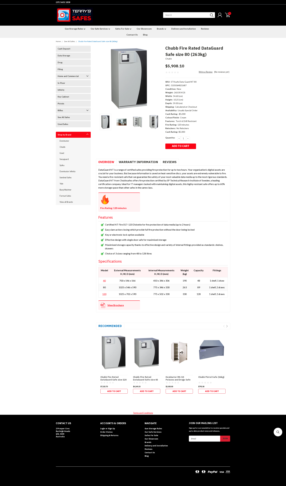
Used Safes (63, 124)
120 (104, 294)
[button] (278, 432)
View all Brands (66, 202)
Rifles (60, 110)
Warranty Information (138, 162)
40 (104, 280)
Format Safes (65, 196)
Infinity (61, 90)
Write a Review (206, 72)
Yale (61, 183)
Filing (60, 69)
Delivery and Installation (183, 28)
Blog (145, 34)
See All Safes (69, 41)
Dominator (64, 141)
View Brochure (115, 305)
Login (102, 428)
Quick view (114, 351)
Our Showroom (144, 28)
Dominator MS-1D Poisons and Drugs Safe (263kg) (178, 380)
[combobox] (189, 15)
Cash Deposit (64, 49)
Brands (160, 28)
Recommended (110, 326)
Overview (106, 162)
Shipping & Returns (109, 435)
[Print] (176, 154)
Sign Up (111, 428)
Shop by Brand (64, 135)
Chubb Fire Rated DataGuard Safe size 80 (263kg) (98, 41)
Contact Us (132, 34)
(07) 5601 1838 (63, 2)
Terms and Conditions (143, 413)
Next (159, 78)
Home (58, 41)
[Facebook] (167, 154)
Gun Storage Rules (74, 28)
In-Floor (61, 83)
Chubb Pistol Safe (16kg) (211, 377)
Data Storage (64, 55)
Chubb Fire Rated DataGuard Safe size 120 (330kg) (113, 380)
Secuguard (64, 159)
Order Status (106, 432)
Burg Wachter (65, 190)
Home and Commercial (68, 76)
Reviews (205, 28)
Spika (62, 165)
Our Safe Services (99, 28)
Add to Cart (114, 391)
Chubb (62, 147)
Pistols (61, 103)
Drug (60, 62)
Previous (100, 78)
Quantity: (170, 137)
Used (62, 153)
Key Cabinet (63, 97)
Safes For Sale (122, 28)
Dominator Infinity (68, 171)
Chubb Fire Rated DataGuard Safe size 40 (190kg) (145, 380)
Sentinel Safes (66, 177)
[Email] (171, 154)
